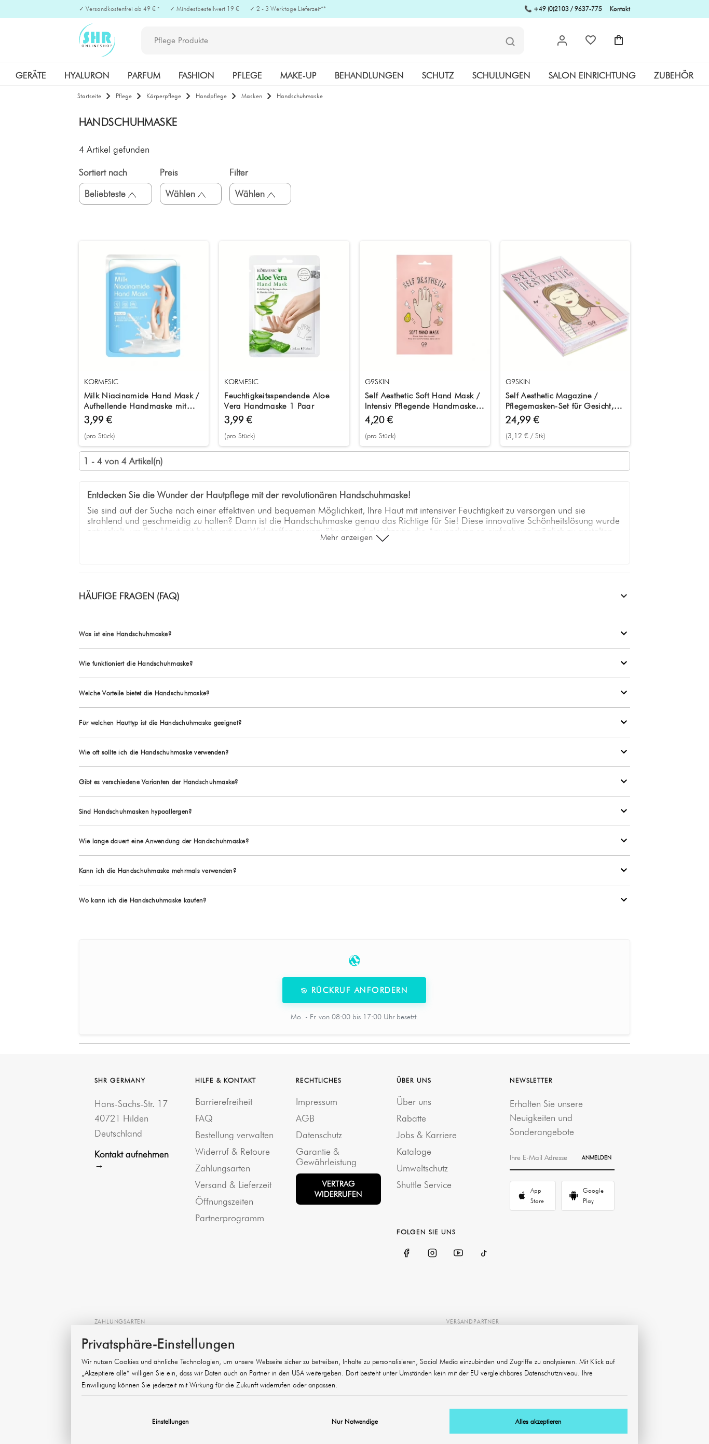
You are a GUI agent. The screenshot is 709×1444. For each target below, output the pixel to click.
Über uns (414, 1101)
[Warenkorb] (618, 40)
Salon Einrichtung (592, 75)
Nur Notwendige (355, 1421)
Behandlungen (369, 75)
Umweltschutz (422, 1168)
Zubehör (673, 75)
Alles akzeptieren (538, 1421)
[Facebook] (406, 1253)
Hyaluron (87, 75)
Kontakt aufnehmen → (131, 1159)
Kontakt (620, 8)
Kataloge (414, 1151)
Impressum (316, 1101)
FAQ (204, 1118)
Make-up (298, 75)
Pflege (247, 75)
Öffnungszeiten (224, 1201)
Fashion (196, 75)
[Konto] (562, 40)
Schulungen (501, 75)
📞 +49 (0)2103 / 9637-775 (563, 8)
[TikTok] (484, 1253)
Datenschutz (319, 1134)
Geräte (31, 75)
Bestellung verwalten (234, 1134)
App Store (537, 1195)
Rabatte (411, 1118)
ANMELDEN (596, 1157)
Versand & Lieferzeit (233, 1184)
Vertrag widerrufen (338, 1189)
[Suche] (510, 41)
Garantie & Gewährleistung (326, 1156)
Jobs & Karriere (427, 1134)
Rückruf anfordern (358, 990)
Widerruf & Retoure (232, 1151)
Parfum (144, 75)
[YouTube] (458, 1253)
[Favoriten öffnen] (590, 40)
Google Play (593, 1195)
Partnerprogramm (229, 1217)
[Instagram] (432, 1253)
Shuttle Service (424, 1184)
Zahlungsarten (222, 1168)
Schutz (438, 75)
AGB (305, 1118)
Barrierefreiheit (223, 1101)
